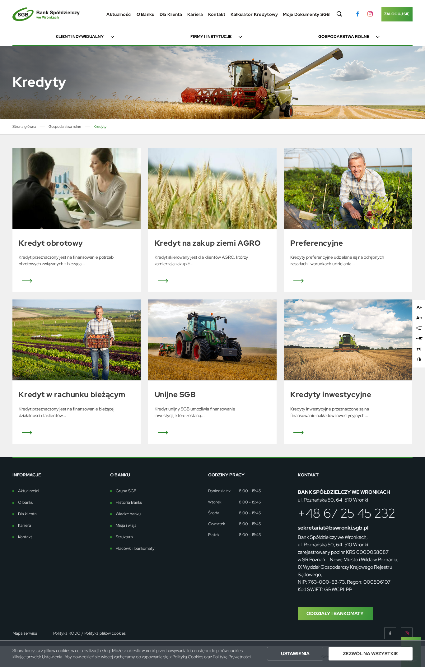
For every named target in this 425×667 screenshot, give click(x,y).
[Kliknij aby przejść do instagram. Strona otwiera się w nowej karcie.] (370, 14)
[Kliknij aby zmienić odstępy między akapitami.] (419, 349)
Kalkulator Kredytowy (254, 14)
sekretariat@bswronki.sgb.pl (333, 527)
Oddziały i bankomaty (335, 613)
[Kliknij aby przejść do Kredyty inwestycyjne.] (348, 339)
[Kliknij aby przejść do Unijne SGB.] (212, 339)
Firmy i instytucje (210, 36)
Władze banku (128, 514)
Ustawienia (295, 653)
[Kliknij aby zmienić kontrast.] (419, 360)
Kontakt (217, 14)
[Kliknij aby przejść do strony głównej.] (46, 14)
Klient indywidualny (80, 36)
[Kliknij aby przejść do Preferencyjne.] (348, 188)
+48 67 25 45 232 (346, 513)
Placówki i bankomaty (135, 548)
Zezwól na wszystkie (370, 653)
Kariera (195, 14)
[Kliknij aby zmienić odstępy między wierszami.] (419, 328)
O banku (146, 14)
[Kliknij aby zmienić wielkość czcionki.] (419, 307)
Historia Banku (129, 502)
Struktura (124, 537)
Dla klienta (171, 14)
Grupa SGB (126, 491)
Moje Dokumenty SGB (306, 14)
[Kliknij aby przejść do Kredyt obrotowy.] (76, 188)
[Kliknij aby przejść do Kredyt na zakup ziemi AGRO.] (212, 188)
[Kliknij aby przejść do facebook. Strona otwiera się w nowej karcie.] (357, 14)
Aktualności (118, 14)
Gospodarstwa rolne (343, 36)
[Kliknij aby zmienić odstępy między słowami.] (419, 339)
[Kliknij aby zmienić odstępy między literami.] (419, 318)
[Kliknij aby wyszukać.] (339, 14)
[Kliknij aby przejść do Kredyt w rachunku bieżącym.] (76, 339)
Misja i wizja (126, 525)
